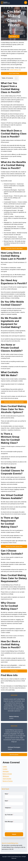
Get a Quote (13, 36)
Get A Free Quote (14, 754)
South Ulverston (7, 778)
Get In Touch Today (14, 73)
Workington (6, 771)
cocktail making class (15, 69)
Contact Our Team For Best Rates (14, 248)
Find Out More (14, 671)
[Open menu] (25, 2)
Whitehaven (6, 776)
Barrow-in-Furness (8, 781)
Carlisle (5, 766)
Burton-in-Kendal (7, 773)
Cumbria (5, 769)
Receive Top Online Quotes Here (14, 546)
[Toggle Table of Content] (15, 78)
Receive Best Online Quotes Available (14, 402)
